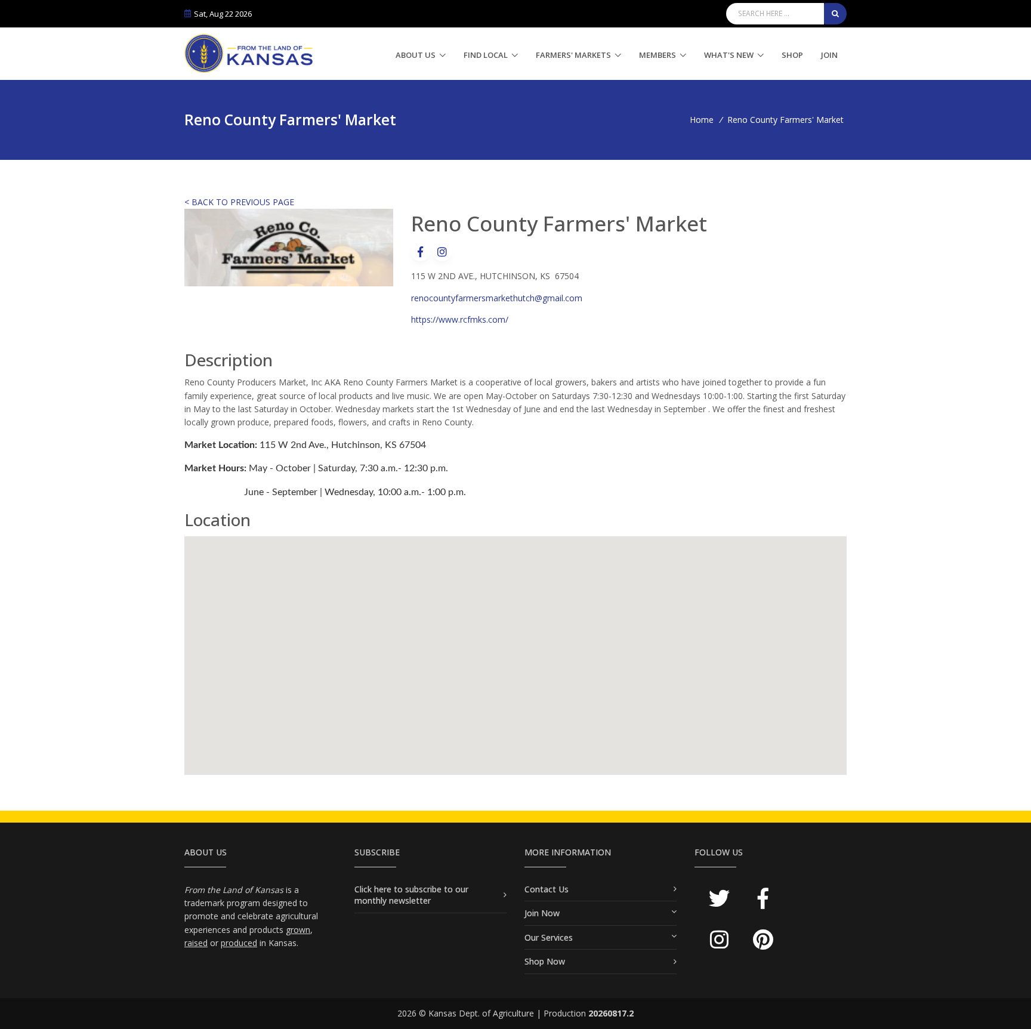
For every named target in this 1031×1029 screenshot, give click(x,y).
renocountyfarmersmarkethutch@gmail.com (496, 298)
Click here (374, 889)
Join (829, 55)
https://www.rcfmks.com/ (459, 319)
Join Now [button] (542, 913)
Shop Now (544, 961)
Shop (792, 55)
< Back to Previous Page (239, 202)
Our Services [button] (548, 937)
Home (702, 119)
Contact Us (546, 889)
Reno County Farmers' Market (785, 119)
